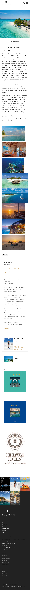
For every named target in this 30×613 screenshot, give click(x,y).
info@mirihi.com (8, 270)
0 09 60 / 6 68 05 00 (13, 268)
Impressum (14, 584)
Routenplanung (8, 328)
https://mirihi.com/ (9, 272)
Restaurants (5, 528)
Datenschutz (8, 584)
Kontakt (3, 584)
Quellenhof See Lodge (8, 547)
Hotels (4, 530)
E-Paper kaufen (18, 349)
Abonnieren (17, 346)
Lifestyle (4, 524)
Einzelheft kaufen (18, 347)
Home (3, 523)
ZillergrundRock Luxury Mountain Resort (14, 539)
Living (3, 526)
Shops (4, 532)
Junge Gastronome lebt (8, 543)
